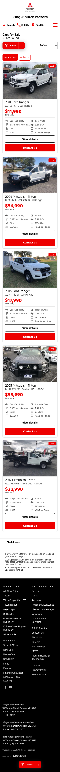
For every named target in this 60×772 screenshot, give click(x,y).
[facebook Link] (5, 687)
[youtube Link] (10, 687)
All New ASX (9, 634)
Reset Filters (10, 57)
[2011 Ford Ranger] (30, 80)
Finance (7, 668)
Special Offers (10, 645)
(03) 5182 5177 (17, 711)
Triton (6, 595)
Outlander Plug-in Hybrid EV (12, 620)
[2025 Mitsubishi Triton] (30, 364)
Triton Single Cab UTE (14, 600)
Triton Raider (10, 604)
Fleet (6, 663)
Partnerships (39, 646)
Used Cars (8, 659)
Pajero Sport (10, 609)
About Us (37, 637)
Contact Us (30, 147)
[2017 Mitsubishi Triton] (30, 458)
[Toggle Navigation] (55, 25)
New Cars (8, 649)
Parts (35, 595)
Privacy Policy (39, 669)
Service (36, 591)
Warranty (37, 614)
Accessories (38, 600)
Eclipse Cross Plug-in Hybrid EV (14, 628)
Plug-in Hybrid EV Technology (41, 657)
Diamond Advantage (43, 609)
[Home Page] (30, 7)
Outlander (8, 614)
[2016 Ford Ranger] (30, 269)
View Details (30, 139)
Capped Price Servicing (39, 620)
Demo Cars (9, 654)
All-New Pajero (11, 591)
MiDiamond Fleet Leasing (12, 679)
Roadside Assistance (43, 604)
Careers (36, 642)
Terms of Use (39, 674)
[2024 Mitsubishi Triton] (30, 175)
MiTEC (35, 651)
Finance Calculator (13, 672)
